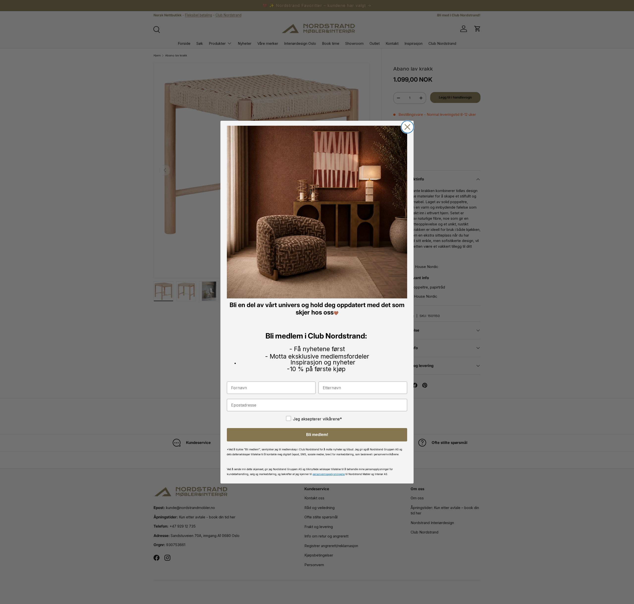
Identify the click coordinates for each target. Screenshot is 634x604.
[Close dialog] (407, 127)
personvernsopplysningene (329, 473)
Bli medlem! (317, 434)
